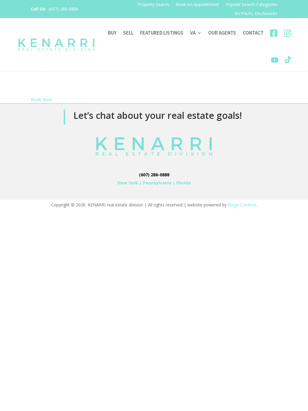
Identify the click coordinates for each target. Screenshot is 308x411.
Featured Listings (161, 32)
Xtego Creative (242, 205)
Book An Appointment (197, 4)
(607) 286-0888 (63, 9)
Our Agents (222, 32)
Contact (253, 32)
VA (193, 32)
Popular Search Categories (251, 4)
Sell (128, 32)
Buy (112, 32)
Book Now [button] (41, 99)
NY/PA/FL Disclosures (256, 13)
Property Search (153, 4)
